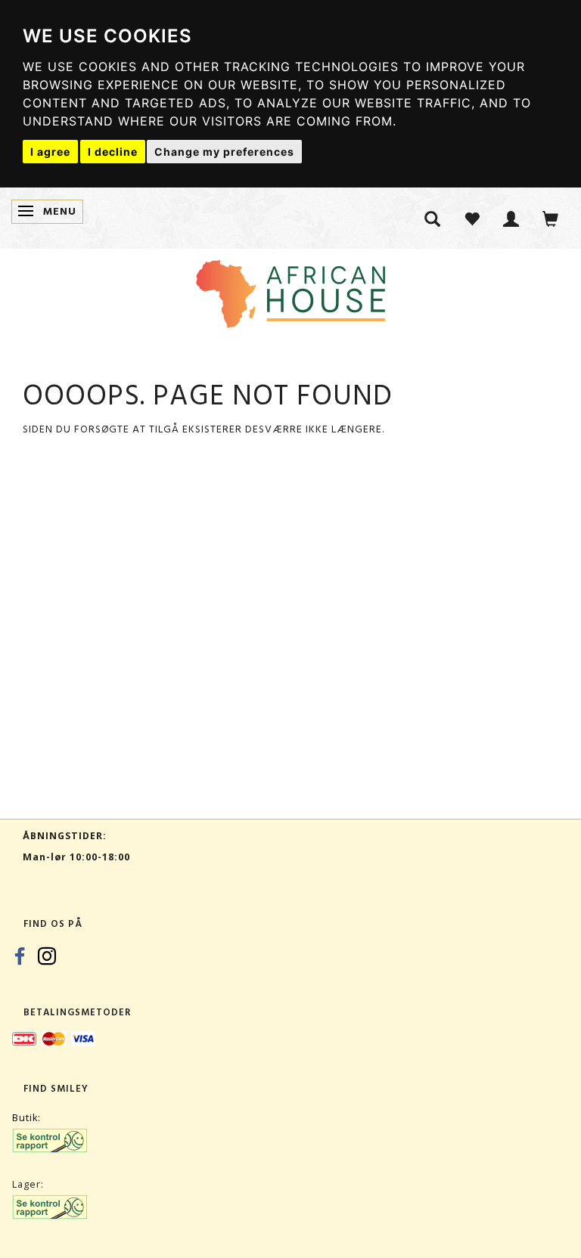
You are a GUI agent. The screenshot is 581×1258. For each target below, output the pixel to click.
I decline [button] (113, 151)
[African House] (290, 290)
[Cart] (550, 218)
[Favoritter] (472, 218)
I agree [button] (50, 151)
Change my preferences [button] (224, 151)
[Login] (511, 218)
